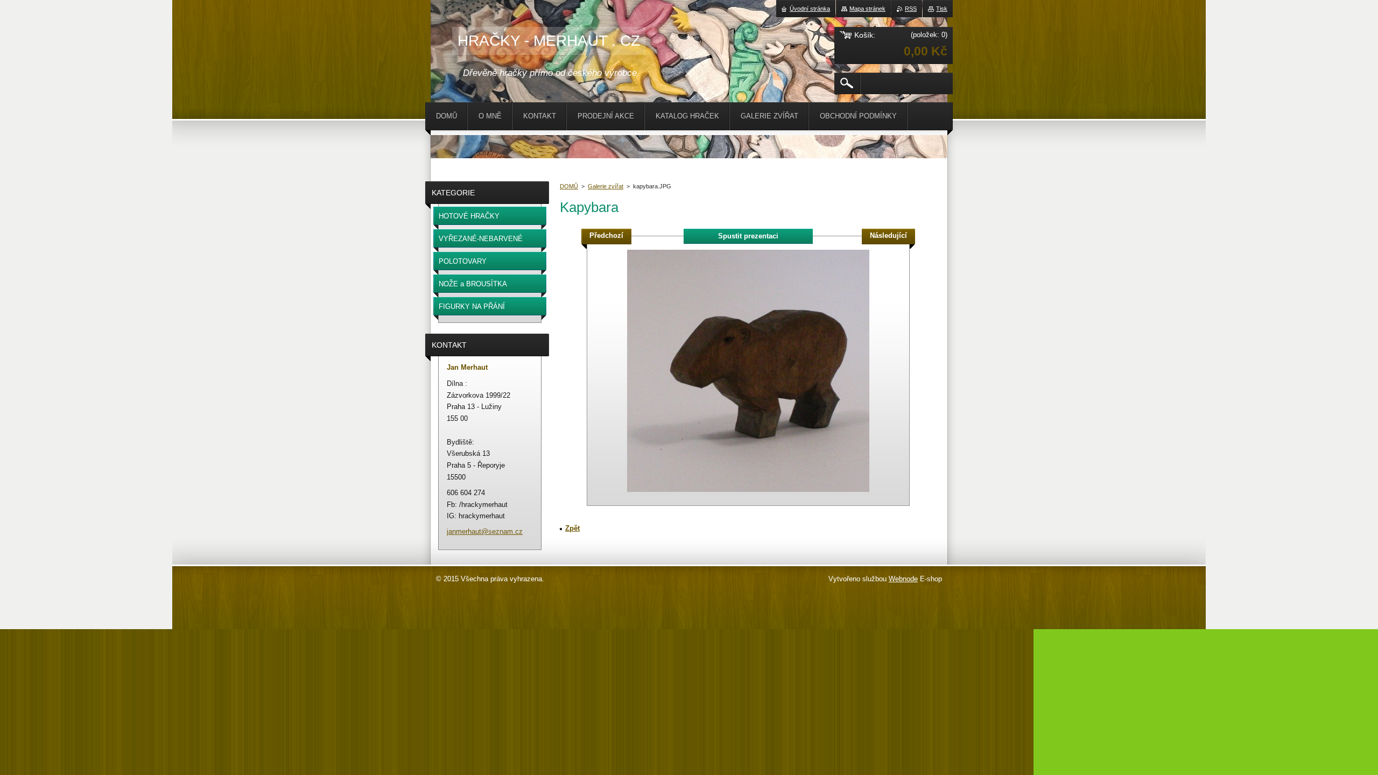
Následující (888, 235)
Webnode (903, 579)
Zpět (572, 528)
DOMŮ (569, 186)
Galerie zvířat (605, 186)
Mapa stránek (867, 8)
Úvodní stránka (810, 8)
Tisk (941, 8)
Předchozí (606, 235)
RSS (911, 8)
